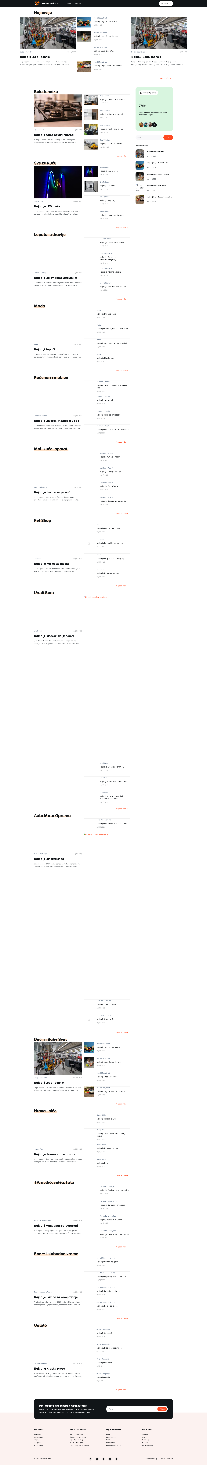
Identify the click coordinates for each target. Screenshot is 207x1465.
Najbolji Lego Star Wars (103, 51)
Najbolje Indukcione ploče (111, 129)
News (69, 3)
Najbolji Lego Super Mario (105, 21)
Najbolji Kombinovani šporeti (54, 135)
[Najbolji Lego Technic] (48, 18)
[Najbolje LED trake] (58, 167)
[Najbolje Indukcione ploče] (91, 125)
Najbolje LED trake (47, 206)
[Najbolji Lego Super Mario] (84, 18)
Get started (165, 3)
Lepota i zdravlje (40, 706)
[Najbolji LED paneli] (91, 182)
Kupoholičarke (50, 3)
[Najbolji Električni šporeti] (91, 140)
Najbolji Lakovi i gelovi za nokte (55, 710)
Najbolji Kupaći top (47, 1388)
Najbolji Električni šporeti (111, 144)
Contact (78, 3)
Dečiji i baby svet (26, 52)
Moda (36, 1383)
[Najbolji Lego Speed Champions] (84, 62)
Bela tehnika (39, 130)
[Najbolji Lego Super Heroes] (84, 33)
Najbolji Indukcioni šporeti (111, 114)
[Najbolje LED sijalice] (91, 167)
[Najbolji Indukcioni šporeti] (91, 111)
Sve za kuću (38, 201)
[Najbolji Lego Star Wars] (84, 47)
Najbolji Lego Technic (35, 57)
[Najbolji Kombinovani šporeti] (58, 96)
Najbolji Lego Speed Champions (107, 65)
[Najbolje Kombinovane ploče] (91, 96)
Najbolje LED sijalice (109, 171)
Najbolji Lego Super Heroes (105, 36)
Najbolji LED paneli (108, 185)
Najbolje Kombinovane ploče (112, 99)
